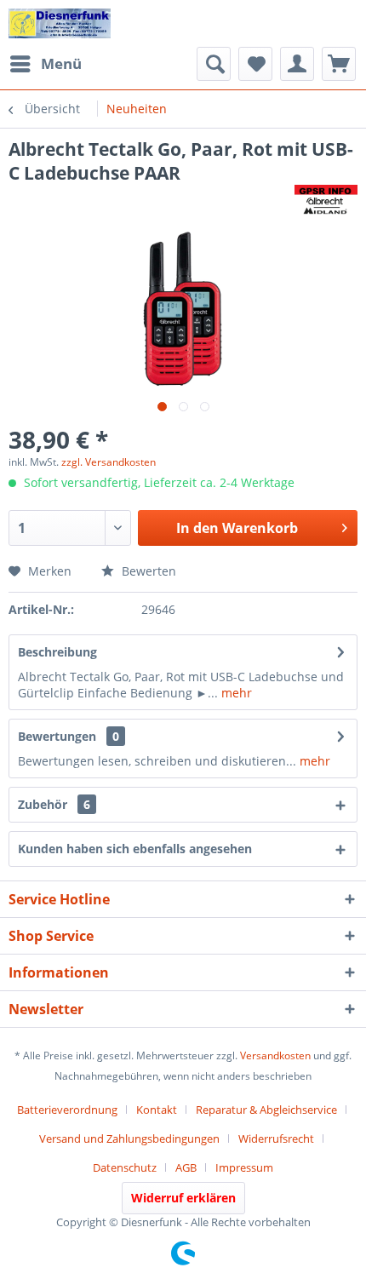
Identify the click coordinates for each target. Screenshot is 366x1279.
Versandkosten (275, 1055)
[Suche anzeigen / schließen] (214, 64)
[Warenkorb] (339, 64)
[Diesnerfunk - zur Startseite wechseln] (60, 23)
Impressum (244, 1167)
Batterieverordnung (67, 1109)
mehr (235, 693)
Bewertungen (57, 736)
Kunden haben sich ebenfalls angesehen (135, 848)
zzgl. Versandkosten (108, 462)
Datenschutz (125, 1167)
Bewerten (147, 571)
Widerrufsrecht (276, 1138)
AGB (186, 1167)
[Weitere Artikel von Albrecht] (326, 200)
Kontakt (156, 1109)
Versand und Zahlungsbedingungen (129, 1138)
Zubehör (54, 804)
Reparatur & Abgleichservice (266, 1109)
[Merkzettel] (255, 64)
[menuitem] (45, 64)
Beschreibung (57, 652)
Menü (61, 63)
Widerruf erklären (183, 1198)
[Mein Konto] (297, 64)
